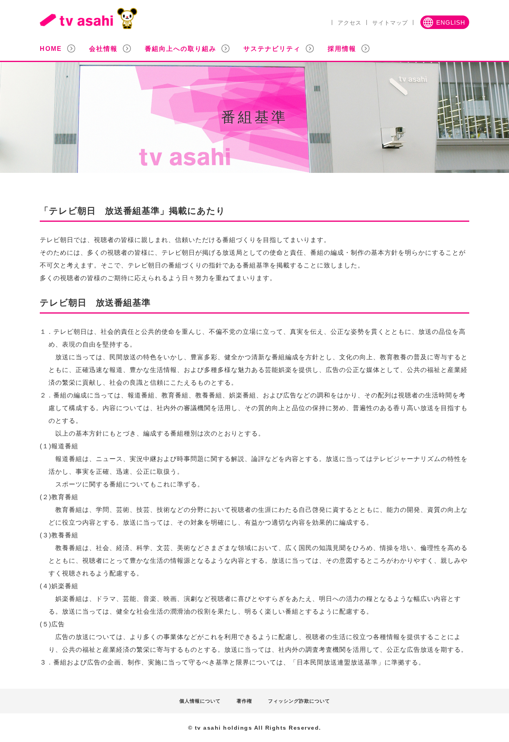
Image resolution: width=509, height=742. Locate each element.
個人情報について (200, 701)
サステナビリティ (272, 48)
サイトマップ (390, 22)
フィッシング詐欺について (299, 701)
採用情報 (342, 48)
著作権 (244, 701)
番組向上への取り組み (180, 48)
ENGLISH (450, 22)
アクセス (349, 22)
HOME (51, 48)
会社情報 (103, 48)
